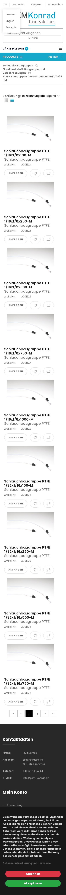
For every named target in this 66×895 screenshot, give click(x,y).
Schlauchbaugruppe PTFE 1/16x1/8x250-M (27, 219)
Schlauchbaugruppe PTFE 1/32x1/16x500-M (27, 615)
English (10, 21)
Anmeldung (15, 805)
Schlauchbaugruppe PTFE (27, 159)
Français (11, 27)
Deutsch (11, 14)
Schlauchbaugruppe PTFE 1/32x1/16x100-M (27, 483)
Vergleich (36, 4)
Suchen (33, 38)
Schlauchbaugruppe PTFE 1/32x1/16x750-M (27, 681)
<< (12, 713)
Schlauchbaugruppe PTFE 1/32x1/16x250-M (27, 549)
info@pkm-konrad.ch (36, 778)
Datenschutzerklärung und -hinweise (27, 863)
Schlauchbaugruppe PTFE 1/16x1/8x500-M (27, 285)
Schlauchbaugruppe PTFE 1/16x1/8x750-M (27, 351)
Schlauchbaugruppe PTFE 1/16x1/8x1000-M (27, 417)
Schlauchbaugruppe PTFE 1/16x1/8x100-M (27, 153)
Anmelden (18, 4)
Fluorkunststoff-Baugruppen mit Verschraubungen (24, 71)
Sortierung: (12, 96)
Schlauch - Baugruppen (18, 65)
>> (53, 713)
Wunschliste (55, 4)
